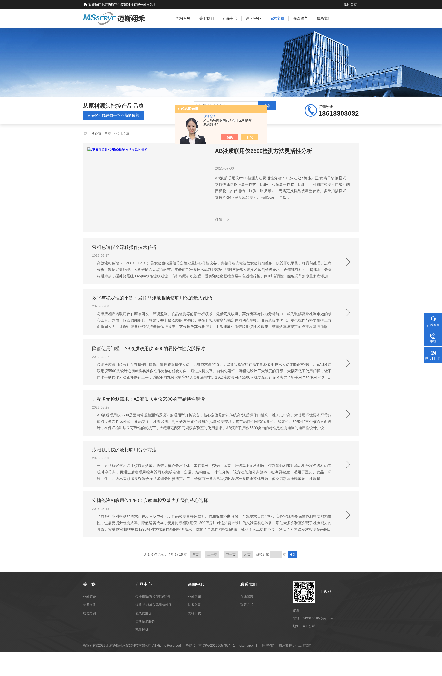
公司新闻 (194, 596)
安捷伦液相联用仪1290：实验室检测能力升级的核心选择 (150, 500)
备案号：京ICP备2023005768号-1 (210, 645)
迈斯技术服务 (145, 621)
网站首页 (183, 18)
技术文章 (277, 18)
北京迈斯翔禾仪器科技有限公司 (123, 4)
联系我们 (324, 18)
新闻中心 (253, 18)
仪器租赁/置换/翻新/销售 (152, 596)
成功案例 (89, 613)
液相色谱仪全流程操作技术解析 (124, 247)
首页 (108, 133)
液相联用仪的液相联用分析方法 (124, 449)
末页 (247, 554)
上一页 (212, 554)
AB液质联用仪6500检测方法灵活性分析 (263, 151)
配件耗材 (141, 630)
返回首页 (350, 4)
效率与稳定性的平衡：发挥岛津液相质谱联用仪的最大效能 (152, 297)
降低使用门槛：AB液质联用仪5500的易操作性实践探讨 (148, 348)
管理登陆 (268, 645)
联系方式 (246, 605)
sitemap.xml (248, 645)
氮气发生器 (143, 613)
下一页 (231, 554)
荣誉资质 (89, 605)
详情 (218, 219)
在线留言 (300, 18)
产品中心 (230, 18)
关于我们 (206, 18)
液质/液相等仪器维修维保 (153, 605)
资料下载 (194, 613)
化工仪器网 (303, 645)
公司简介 (89, 596)
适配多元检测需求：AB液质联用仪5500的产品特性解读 (148, 399)
